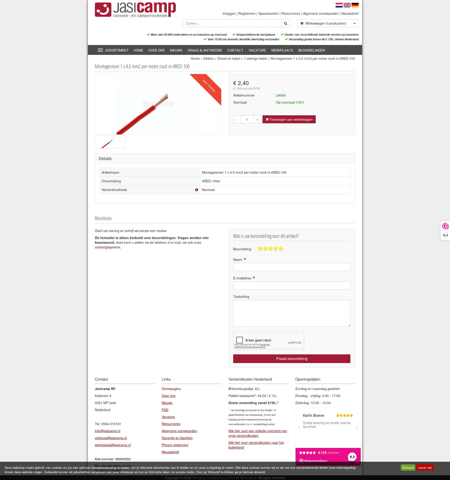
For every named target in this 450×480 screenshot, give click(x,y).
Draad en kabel (229, 58)
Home (138, 50)
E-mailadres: (243, 278)
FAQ (165, 409)
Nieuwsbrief (350, 13)
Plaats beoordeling (292, 358)
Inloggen (229, 13)
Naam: (238, 259)
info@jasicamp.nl (107, 430)
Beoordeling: (242, 249)
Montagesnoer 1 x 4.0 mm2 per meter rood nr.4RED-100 (313, 58)
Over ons (156, 50)
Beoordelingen (311, 50)
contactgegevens (107, 247)
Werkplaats (282, 50)
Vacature (257, 50)
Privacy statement (175, 444)
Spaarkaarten (269, 13)
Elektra (208, 58)
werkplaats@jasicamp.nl (113, 444)
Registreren (247, 13)
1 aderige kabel (255, 58)
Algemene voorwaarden (320, 13)
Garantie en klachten (177, 437)
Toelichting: (241, 296)
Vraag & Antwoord (205, 50)
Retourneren (290, 13)
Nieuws (176, 50)
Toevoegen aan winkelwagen (291, 119)
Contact (235, 50)
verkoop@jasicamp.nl (111, 437)
